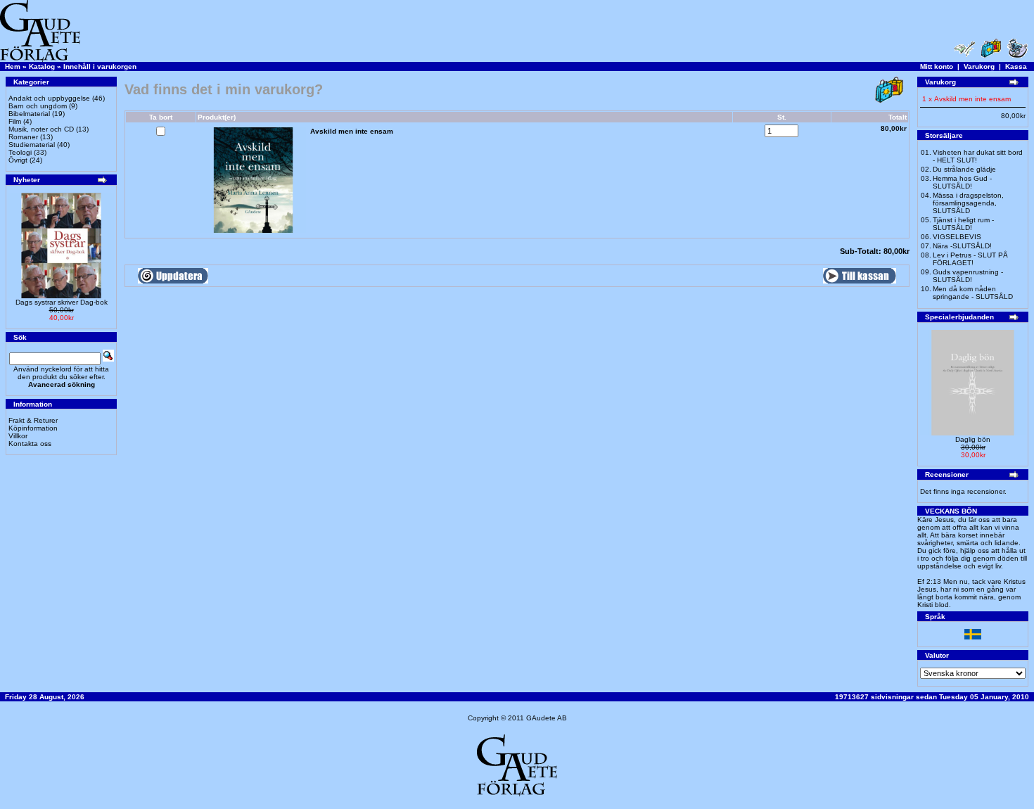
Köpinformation (33, 428)
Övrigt (17, 160)
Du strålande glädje (964, 169)
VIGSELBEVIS (957, 237)
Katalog (42, 66)
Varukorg (979, 66)
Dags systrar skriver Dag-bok (61, 302)
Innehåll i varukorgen (99, 66)
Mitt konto (936, 66)
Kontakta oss (29, 443)
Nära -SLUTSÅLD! (962, 246)
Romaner (23, 137)
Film (14, 121)
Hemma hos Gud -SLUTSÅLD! (962, 182)
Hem (12, 66)
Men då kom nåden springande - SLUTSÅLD (973, 292)
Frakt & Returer (33, 420)
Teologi (20, 152)
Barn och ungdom (37, 106)
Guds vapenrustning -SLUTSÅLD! (968, 276)
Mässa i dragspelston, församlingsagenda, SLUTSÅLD (968, 203)
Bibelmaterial (29, 113)
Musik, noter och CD (41, 129)
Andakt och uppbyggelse (49, 98)
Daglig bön (972, 439)
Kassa (1016, 66)
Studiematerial (31, 144)
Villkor (17, 436)
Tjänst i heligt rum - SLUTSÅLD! (963, 223)
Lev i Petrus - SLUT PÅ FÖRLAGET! (970, 259)
